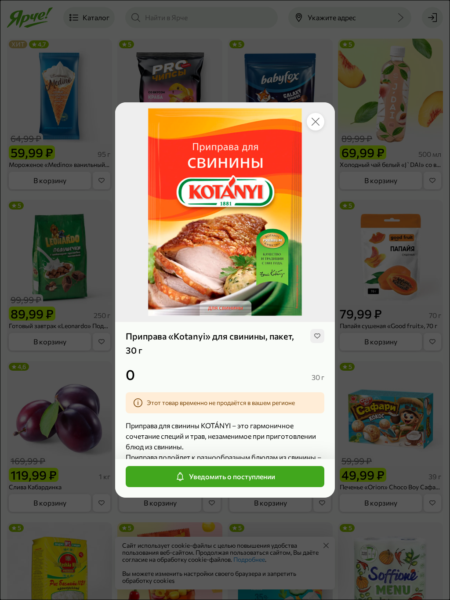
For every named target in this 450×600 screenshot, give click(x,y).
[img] (317, 336)
